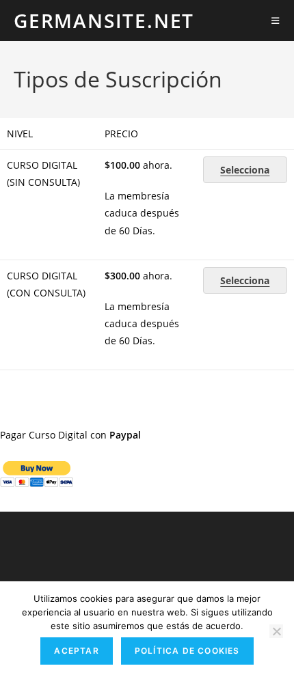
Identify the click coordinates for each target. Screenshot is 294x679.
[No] (276, 631)
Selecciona (244, 169)
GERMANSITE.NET (104, 20)
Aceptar (76, 651)
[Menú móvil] (275, 20)
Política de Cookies (187, 651)
